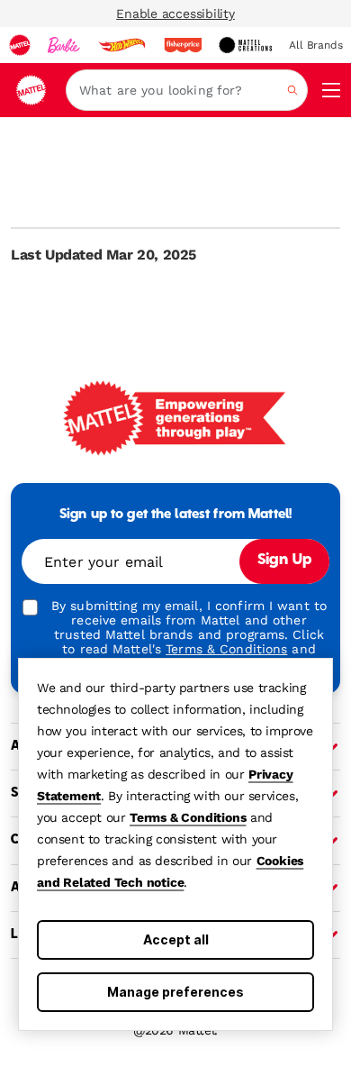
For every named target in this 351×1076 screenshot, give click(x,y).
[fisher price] (183, 45)
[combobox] (187, 90)
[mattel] (20, 45)
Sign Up (284, 560)
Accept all (176, 939)
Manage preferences (175, 991)
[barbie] (63, 45)
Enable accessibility (175, 13)
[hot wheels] (121, 45)
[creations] (245, 45)
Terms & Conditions (188, 817)
